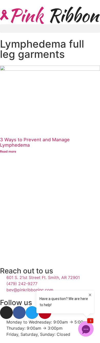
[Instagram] (6, 312)
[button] (50, 28)
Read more (8, 151)
